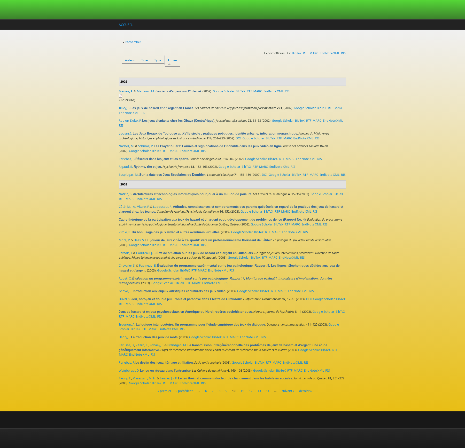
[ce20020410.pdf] (232, 96)
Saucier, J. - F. (168, 378)
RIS (343, 53)
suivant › (288, 391)
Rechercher (133, 42)
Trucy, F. (124, 108)
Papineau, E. (147, 265)
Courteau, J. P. (146, 253)
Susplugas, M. (129, 174)
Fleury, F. (125, 378)
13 (259, 391)
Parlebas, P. (127, 159)
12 (250, 391)
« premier (164, 391)
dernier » (305, 391)
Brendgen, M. (177, 345)
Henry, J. (124, 337)
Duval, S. (125, 299)
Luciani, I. (125, 133)
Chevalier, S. (127, 265)
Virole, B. (125, 232)
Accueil (125, 24)
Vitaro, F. (143, 206)
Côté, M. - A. (127, 206)
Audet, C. (125, 278)
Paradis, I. (125, 253)
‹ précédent (184, 391)
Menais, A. (126, 91)
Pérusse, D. (126, 345)
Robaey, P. (156, 345)
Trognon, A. (127, 324)
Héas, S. (139, 240)
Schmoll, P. (145, 146)
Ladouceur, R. (162, 206)
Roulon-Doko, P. (130, 120)
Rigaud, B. (126, 166)
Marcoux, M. (146, 91)
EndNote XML (330, 53)
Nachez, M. (126, 146)
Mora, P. (124, 240)
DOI (238, 138)
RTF (305, 53)
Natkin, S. (125, 194)
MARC (314, 53)
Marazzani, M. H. (144, 378)
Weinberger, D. (129, 370)
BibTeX (297, 53)
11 (242, 391)
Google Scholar (223, 91)
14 (267, 391)
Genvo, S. (125, 291)
